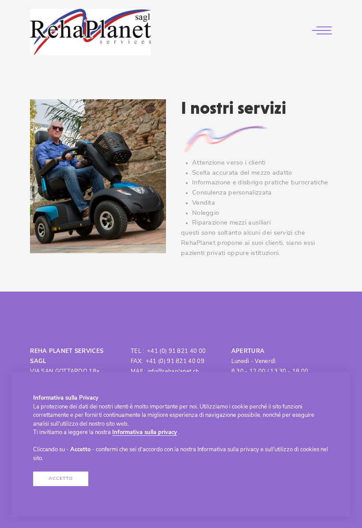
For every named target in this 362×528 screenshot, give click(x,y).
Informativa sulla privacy (144, 432)
